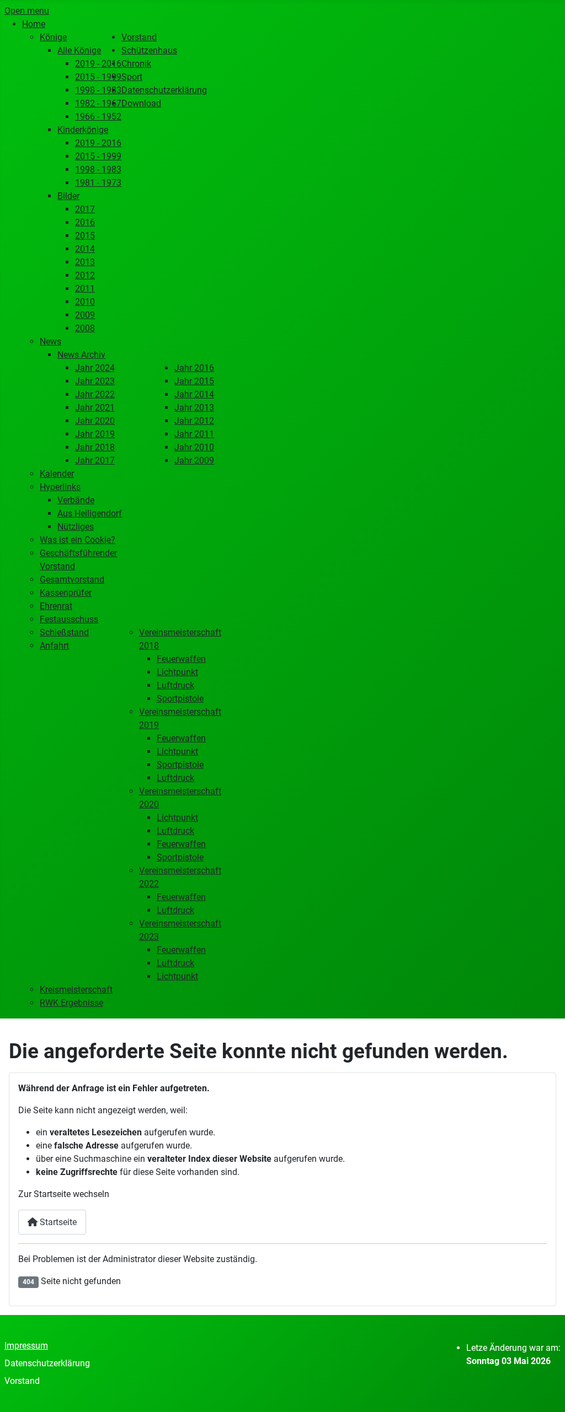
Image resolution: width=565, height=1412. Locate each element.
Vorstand (22, 1381)
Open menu (26, 11)
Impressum (26, 1345)
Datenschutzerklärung (47, 1363)
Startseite (57, 1222)
